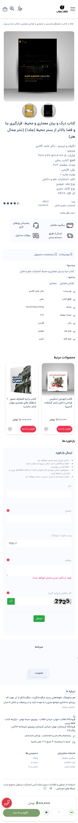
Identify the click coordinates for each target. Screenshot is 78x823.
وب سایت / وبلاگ (61, 536)
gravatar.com (22, 470)
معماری (40, 24)
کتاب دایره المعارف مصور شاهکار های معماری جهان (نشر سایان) (22, 403)
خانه (72, 24)
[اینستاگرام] (44, 788)
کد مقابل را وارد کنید (59, 593)
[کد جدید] (11, 601)
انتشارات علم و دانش (65, 206)
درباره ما (34, 762)
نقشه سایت (69, 767)
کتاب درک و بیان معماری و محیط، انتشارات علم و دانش (47, 271)
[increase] (46, 812)
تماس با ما (33, 767)
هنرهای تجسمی (53, 24)
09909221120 (64, 736)
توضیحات (64, 255)
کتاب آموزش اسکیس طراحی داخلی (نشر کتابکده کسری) (58, 403)
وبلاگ (35, 758)
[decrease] (71, 812)
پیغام (68, 560)
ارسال (39, 619)
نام (69, 486)
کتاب (64, 24)
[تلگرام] (50, 788)
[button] (7, 399)
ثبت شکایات (69, 762)
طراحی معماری (27, 24)
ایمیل (68, 511)
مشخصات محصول (44, 255)
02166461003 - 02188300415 (41, 736)
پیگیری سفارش (68, 758)
